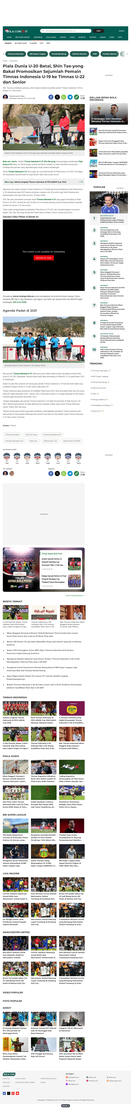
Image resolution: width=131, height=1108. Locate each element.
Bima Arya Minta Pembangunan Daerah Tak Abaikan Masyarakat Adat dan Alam (14, 1056)
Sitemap (6, 1086)
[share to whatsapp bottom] (63, 473)
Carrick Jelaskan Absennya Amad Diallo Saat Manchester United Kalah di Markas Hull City (15, 896)
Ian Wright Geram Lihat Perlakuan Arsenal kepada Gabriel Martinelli (14, 921)
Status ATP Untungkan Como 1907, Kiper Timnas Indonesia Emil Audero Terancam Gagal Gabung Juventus (111, 262)
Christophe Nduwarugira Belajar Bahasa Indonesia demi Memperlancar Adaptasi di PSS (112, 339)
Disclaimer (20, 1079)
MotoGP (93, 37)
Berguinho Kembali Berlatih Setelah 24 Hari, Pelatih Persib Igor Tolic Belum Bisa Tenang (43, 837)
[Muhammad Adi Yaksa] (6, 97)
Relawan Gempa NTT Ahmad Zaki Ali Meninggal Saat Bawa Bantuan (43, 1030)
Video (111, 37)
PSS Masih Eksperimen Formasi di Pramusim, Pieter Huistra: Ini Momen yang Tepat (15, 837)
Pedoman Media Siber (25, 1082)
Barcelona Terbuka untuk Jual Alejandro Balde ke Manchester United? (14, 954)
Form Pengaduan (48, 1079)
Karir (43, 1082)
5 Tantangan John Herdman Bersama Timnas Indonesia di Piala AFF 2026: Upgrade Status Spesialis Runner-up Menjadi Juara (108, 120)
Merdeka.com (73, 1084)
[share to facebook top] (50, 97)
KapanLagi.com (115, 1081)
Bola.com (6, 161)
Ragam (103, 37)
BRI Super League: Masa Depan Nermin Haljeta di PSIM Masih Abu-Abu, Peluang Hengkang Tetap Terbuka (70, 863)
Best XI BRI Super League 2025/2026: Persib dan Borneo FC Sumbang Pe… (113, 163)
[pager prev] (4, 54)
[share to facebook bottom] (50, 473)
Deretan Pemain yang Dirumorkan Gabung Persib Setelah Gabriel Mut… (113, 131)
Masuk (121, 31)
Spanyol (82, 37)
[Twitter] (8, 1093)
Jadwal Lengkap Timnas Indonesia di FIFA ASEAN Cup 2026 (14, 720)
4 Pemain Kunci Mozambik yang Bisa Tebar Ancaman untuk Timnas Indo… (113, 153)
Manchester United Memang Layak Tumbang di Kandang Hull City (43, 921)
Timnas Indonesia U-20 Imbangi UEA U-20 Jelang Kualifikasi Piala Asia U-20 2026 (42, 624)
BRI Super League (22, 37)
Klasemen (33, 43)
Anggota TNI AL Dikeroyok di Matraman (71, 1029)
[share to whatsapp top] (63, 97)
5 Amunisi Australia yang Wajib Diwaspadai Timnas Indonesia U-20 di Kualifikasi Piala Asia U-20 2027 (71, 720)
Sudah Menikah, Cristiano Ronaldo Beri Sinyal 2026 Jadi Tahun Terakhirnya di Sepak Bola (42, 804)
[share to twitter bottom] (57, 473)
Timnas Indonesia (15, 697)
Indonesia (38, 37)
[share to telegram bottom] (70, 473)
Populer (99, 187)
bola (16, 31)
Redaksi (6, 1082)
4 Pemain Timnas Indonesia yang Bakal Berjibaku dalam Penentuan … (113, 174)
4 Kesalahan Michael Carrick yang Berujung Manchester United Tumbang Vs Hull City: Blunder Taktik (71, 921)
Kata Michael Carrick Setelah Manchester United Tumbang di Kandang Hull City (43, 896)
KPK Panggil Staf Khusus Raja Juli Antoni (42, 1055)
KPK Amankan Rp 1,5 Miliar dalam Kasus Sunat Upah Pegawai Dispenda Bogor (71, 1056)
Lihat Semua (119, 188)
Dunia (72, 37)
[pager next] (127, 54)
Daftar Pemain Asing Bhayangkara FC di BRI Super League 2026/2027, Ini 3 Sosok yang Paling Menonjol (43, 863)
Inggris (63, 37)
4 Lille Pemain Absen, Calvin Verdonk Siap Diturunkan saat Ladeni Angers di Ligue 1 (15, 624)
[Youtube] (17, 1093)
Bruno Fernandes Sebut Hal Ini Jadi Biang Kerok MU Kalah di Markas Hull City (71, 896)
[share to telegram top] (70, 97)
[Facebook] (4, 1093)
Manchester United (16, 932)
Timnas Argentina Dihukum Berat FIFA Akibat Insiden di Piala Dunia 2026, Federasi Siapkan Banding (43, 778)
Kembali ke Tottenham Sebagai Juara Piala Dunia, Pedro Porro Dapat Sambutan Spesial (70, 804)
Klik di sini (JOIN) (19, 302)
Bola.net (112, 1077)
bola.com (54, 1100)
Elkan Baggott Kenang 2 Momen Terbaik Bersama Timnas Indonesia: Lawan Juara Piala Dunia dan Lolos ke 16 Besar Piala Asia (15, 778)
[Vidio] (13, 1093)
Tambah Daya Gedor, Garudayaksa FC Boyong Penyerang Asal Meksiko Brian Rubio (70, 837)
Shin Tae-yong (49, 161)
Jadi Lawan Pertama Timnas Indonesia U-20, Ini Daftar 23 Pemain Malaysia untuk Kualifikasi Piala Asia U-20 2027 (111, 353)
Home (9, 37)
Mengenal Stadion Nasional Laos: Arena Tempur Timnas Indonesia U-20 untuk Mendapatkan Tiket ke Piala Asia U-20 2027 (111, 247)
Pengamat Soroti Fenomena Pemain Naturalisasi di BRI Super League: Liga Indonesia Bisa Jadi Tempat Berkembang (15, 863)
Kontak (6, 1079)
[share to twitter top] (57, 97)
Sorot (7, 1008)
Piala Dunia (51, 37)
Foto (120, 37)
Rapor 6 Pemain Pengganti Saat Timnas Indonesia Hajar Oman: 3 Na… (113, 142)
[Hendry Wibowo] (11, 473)
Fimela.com (93, 1081)
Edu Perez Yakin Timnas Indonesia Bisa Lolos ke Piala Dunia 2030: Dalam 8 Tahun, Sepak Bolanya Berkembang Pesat (15, 804)
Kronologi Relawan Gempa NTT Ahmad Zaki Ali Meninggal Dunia (14, 1030)
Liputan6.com (73, 1077)
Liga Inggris (11, 873)
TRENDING (96, 363)
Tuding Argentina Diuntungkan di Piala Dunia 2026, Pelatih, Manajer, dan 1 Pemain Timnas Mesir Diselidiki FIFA (71, 778)
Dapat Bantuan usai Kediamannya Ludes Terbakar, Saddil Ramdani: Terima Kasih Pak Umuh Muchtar (112, 220)
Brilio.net (71, 1081)
